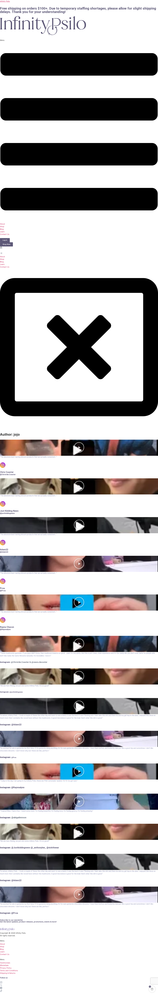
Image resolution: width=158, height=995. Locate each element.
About (2, 224)
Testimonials (5, 963)
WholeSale (4, 965)
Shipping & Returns (7, 973)
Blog (2, 229)
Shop (2, 226)
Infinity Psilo (5, 1)
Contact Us (4, 234)
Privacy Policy (6, 968)
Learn (2, 232)
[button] (79, 131)
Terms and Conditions (9, 970)
